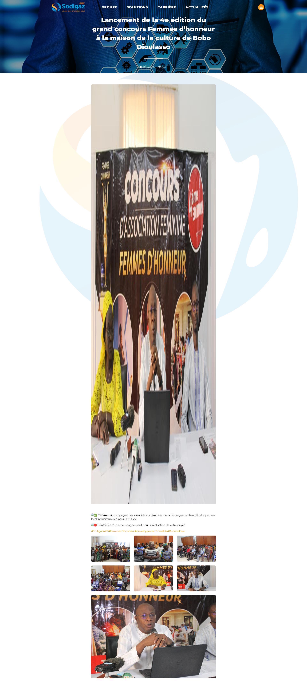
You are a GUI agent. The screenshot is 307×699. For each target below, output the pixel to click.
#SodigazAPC (99, 531)
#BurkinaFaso (176, 531)
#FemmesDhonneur (121, 531)
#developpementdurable (151, 531)
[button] (109, 7)
